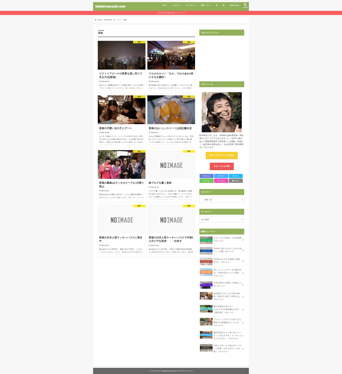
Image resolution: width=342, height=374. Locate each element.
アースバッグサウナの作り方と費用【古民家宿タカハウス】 (227, 322)
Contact (236, 181)
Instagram (221, 181)
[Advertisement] (221, 56)
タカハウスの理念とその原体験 (227, 239)
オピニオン (177, 5)
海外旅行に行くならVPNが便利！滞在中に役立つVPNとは (227, 296)
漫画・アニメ (206, 5)
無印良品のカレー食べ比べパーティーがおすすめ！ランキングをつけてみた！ (227, 335)
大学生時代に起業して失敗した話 (227, 284)
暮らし (165, 5)
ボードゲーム (191, 5)
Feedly (207, 181)
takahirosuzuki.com (110, 6)
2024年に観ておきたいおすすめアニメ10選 (227, 250)
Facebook (207, 176)
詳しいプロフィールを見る (222, 155)
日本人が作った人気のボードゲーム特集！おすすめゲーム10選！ (227, 348)
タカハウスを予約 (222, 166)
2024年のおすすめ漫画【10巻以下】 (226, 260)
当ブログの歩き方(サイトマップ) (171, 13)
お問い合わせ (234, 5)
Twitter (236, 176)
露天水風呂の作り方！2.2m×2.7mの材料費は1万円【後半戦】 (226, 309)
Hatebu (221, 176)
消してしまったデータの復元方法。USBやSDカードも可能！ (227, 273)
